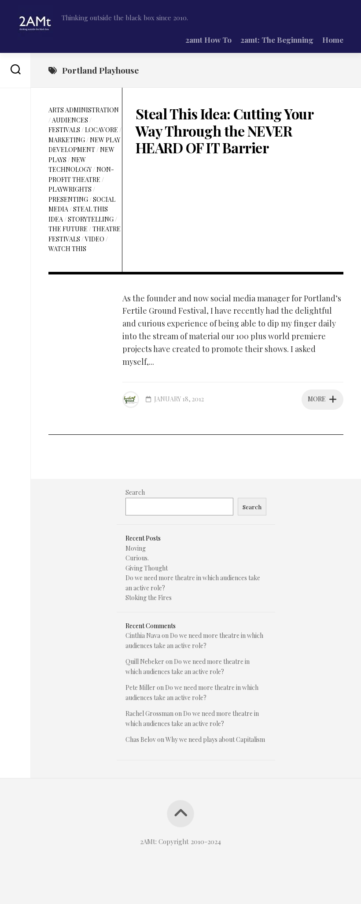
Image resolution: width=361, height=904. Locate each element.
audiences (70, 120)
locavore (101, 130)
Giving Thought (146, 568)
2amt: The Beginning (276, 39)
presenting (68, 199)
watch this (67, 249)
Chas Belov (140, 739)
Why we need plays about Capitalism (215, 739)
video (94, 239)
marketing (66, 140)
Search (135, 492)
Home (332, 39)
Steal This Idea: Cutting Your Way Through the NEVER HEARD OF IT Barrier (224, 130)
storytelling (91, 219)
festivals (64, 130)
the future (68, 229)
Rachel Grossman (149, 713)
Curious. (137, 558)
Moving (135, 548)
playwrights (70, 189)
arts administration (83, 110)
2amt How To (208, 39)
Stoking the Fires (148, 597)
